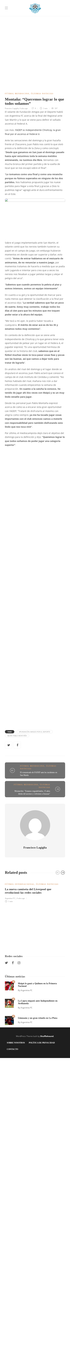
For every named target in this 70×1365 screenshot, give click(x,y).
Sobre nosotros (16, 1043)
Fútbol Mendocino (17, 94)
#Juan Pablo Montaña (17, 735)
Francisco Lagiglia (12, 108)
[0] (9, 985)
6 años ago (24, 108)
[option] (35, 890)
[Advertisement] (35, 35)
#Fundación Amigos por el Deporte (34, 732)
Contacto (12, 1049)
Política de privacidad (42, 1043)
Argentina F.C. (10, 898)
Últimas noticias (42, 94)
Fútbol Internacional (19, 884)
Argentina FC (26, 990)
